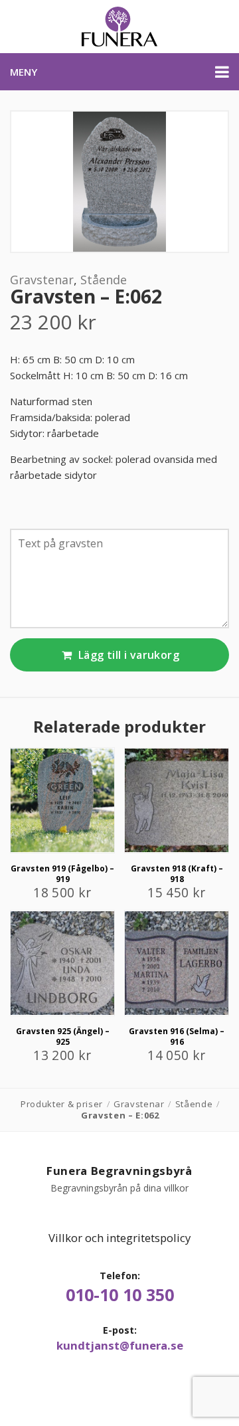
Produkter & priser (62, 1104)
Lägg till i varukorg (127, 655)
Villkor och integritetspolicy (119, 1237)
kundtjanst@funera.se (119, 1345)
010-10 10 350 (120, 1295)
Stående (103, 280)
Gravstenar (42, 280)
